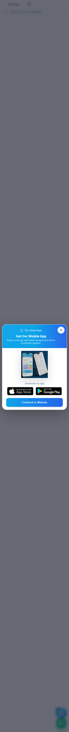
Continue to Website (34, 402)
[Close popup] (61, 330)
